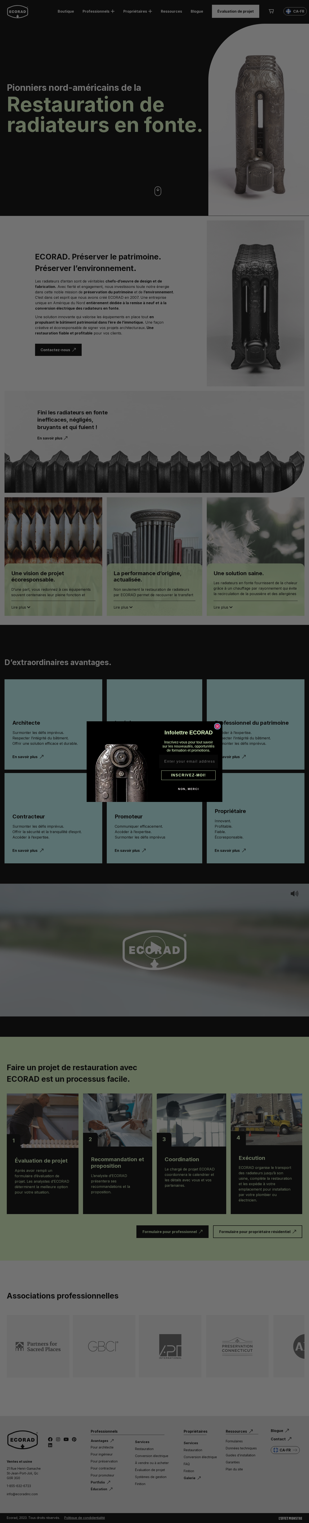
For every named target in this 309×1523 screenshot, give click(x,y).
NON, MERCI (188, 789)
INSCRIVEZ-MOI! (188, 775)
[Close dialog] (217, 726)
